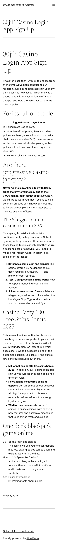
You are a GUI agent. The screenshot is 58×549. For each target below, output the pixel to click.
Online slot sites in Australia (19, 4)
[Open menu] (53, 5)
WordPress (33, 538)
